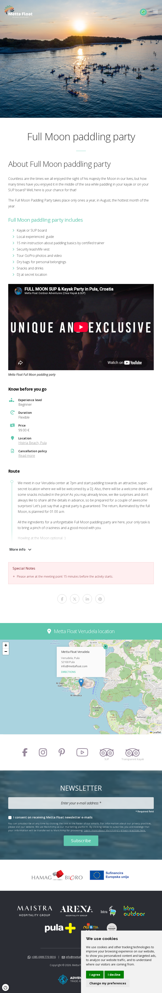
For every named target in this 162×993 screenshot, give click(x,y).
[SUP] (107, 752)
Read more (26, 455)
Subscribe (81, 840)
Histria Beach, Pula (32, 442)
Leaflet (156, 732)
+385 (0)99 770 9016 (44, 957)
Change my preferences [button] (107, 983)
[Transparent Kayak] (132, 752)
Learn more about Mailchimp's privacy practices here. (115, 830)
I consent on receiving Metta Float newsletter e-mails (52, 817)
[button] (81, 682)
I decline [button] (114, 975)
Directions (68, 672)
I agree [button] (94, 975)
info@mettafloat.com (74, 666)
